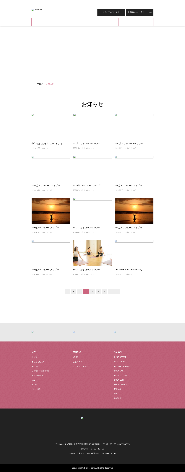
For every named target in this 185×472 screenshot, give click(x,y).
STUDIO (75, 21)
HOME (40, 21)
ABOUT (57, 21)
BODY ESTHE (120, 380)
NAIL (116, 393)
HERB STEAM (120, 357)
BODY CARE (119, 370)
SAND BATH (119, 361)
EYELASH (118, 389)
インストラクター (80, 366)
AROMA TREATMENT (123, 366)
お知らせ (45, 148)
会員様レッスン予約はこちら (139, 12)
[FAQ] (74, 332)
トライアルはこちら (111, 12)
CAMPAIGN (110, 21)
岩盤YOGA (77, 361)
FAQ (127, 21)
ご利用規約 (36, 389)
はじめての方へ (38, 361)
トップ (34, 357)
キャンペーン (37, 375)
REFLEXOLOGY (120, 375)
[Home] (32, 83)
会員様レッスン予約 (40, 370)
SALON (92, 21)
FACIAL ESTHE (120, 384)
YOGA (75, 357)
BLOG (145, 21)
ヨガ (92, 148)
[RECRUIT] (115, 332)
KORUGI (117, 398)
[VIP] (33, 332)
